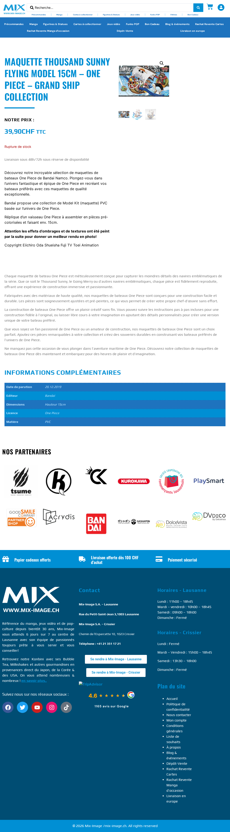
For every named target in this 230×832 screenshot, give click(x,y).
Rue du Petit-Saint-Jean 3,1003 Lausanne (109, 614)
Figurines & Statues (111, 15)
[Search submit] (198, 7)
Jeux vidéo (135, 15)
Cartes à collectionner (83, 15)
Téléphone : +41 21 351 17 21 (100, 643)
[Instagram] (51, 707)
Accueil (172, 699)
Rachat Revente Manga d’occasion (48, 30)
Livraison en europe (192, 30)
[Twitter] (22, 707)
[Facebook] (7, 707)
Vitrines (173, 15)
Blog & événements (177, 24)
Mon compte (176, 720)
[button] (162, 63)
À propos (173, 747)
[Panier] (210, 6)
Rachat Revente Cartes (209, 24)
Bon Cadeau (193, 15)
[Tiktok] (66, 707)
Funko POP (155, 15)
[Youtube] (37, 707)
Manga (59, 15)
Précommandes (39, 15)
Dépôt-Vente (125, 30)
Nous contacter (178, 715)
